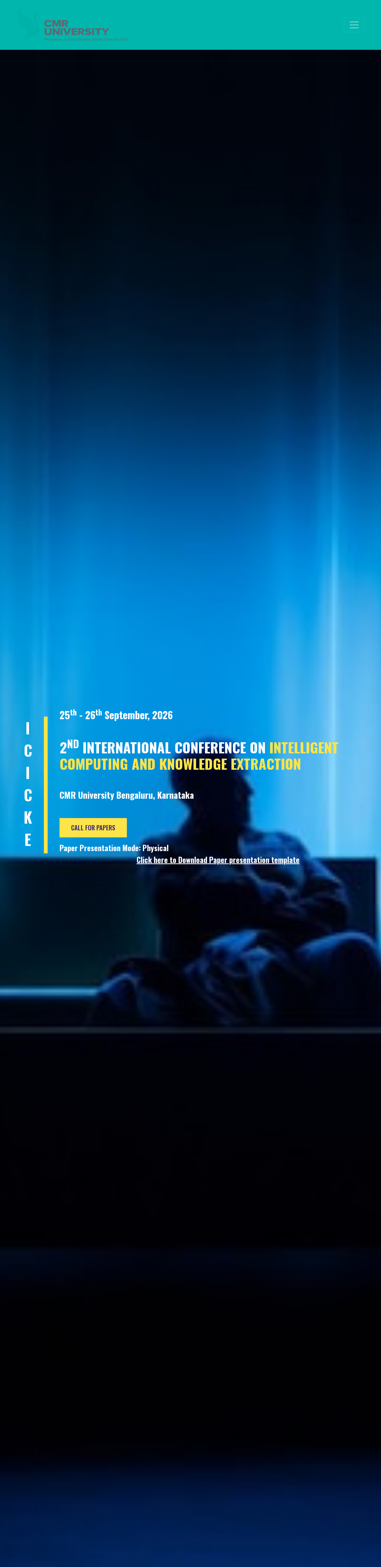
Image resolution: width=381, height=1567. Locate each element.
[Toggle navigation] (354, 24)
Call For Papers (93, 827)
